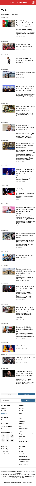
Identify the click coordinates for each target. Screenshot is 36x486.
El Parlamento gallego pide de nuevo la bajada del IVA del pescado (25, 235)
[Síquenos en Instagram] (12, 436)
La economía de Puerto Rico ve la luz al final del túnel (25, 287)
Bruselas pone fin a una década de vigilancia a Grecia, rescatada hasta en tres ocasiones (25, 272)
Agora (21, 451)
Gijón (20, 413)
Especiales (22, 436)
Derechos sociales (24, 441)
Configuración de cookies (24, 483)
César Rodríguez (21, 226)
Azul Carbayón (5, 454)
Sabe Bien (22, 454)
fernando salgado (21, 348)
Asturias (21, 408)
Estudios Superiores (24, 439)
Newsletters (4, 410)
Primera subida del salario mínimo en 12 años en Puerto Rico (25, 329)
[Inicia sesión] (33, 2)
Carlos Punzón (20, 36)
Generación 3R (23, 456)
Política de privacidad (16, 482)
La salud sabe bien (24, 459)
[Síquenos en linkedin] (3, 440)
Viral (20, 431)
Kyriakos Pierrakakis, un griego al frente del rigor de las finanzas (24, 60)
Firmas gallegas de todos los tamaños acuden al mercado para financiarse (25, 145)
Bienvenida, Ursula (22, 346)
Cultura (21, 426)
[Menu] (2, 2)
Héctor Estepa (20, 299)
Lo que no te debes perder (26, 434)
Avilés (21, 416)
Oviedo (21, 410)
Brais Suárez (20, 77)
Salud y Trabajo (23, 464)
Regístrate (4, 413)
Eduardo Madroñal (21, 49)
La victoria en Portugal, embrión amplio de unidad (24, 45)
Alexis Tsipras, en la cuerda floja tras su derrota (24, 190)
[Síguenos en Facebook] (3, 436)
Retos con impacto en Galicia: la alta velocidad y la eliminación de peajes (25, 108)
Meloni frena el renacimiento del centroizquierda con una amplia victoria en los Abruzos (25, 172)
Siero (20, 418)
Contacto (3, 429)
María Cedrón (20, 319)
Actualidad (22, 421)
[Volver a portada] (18, 2)
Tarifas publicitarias (6, 426)
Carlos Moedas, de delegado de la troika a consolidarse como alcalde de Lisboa (25, 88)
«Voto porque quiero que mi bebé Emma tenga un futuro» (25, 308)
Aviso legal (7, 482)
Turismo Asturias (24, 461)
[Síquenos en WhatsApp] (8, 440)
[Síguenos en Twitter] (8, 436)
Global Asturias (23, 428)
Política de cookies (27, 482)
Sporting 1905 (5, 451)
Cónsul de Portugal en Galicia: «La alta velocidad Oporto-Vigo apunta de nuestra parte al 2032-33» (24, 24)
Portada (21, 405)
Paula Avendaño (20, 161)
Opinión (21, 423)
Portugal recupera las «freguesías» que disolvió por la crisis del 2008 (25, 127)
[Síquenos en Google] (12, 440)
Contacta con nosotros (7, 420)
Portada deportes (6, 448)
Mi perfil (3, 408)
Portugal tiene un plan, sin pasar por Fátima (24, 256)
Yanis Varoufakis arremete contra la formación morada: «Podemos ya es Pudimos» (24, 373)
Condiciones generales (11, 483)
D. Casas (18, 64)
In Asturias (22, 448)
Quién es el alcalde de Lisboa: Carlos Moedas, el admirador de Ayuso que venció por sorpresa (25, 210)
